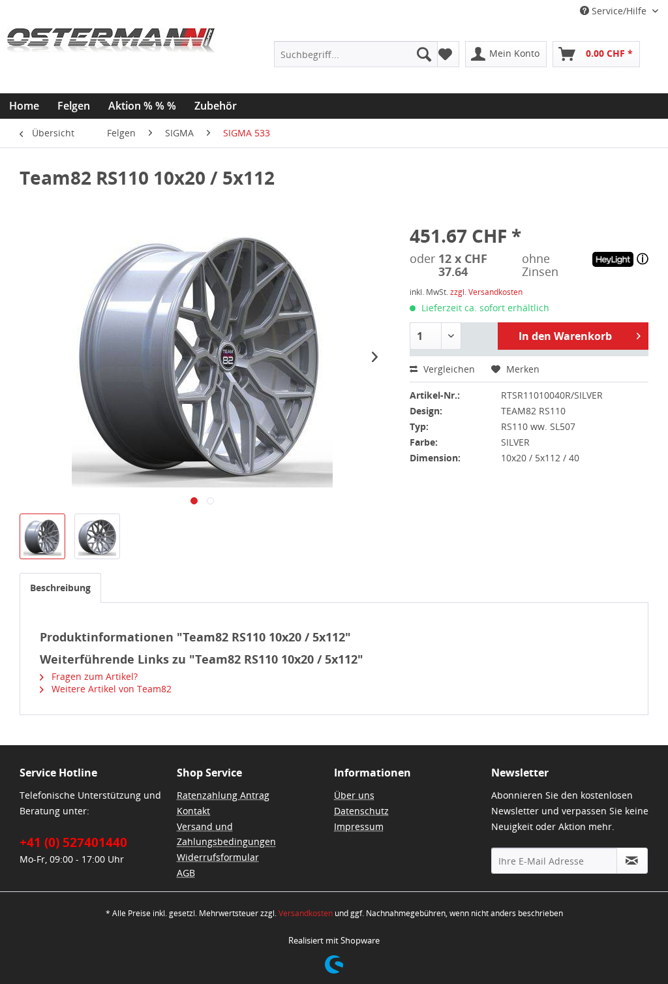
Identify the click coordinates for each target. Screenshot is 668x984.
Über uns (354, 795)
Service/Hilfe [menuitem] (619, 11)
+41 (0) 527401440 (73, 842)
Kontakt (193, 811)
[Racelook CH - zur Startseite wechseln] (111, 60)
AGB (186, 873)
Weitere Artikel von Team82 (110, 689)
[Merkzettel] (445, 54)
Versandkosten (306, 913)
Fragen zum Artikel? (93, 676)
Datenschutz (361, 811)
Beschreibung (60, 587)
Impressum (359, 826)
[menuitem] (356, 54)
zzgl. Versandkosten (486, 292)
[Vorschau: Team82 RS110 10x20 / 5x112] (42, 536)
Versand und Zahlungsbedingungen (226, 834)
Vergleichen (448, 369)
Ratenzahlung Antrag (223, 795)
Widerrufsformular (218, 857)
